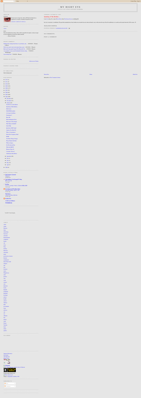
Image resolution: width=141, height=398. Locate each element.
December (9, 98)
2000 (6, 167)
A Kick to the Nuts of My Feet (11, 195)
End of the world (7, 261)
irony (5, 308)
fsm (4, 317)
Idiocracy (6, 250)
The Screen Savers (68, 19)
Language (6, 291)
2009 (6, 86)
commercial (6, 260)
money (5, 319)
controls (5, 28)
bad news (6, 233)
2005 (6, 94)
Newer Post (46, 74)
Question (6, 286)
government (6, 306)
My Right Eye (70, 6)
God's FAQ (8, 126)
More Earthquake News (11, 119)
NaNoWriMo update (10, 111)
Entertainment (7, 237)
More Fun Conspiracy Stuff (12, 134)
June (8, 160)
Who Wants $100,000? (11, 123)
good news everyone (8, 256)
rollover (5, 310)
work (5, 321)
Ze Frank (6, 295)
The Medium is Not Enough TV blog (13, 179)
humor (5, 241)
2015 (6, 79)
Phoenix (5, 228)
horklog (7, 184)
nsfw (5, 274)
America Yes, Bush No (11, 130)
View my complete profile (18, 21)
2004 (6, 96)
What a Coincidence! (11, 132)
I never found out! (7, 54)
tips (4, 265)
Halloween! (8, 109)
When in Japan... (10, 143)
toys (4, 267)
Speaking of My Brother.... (52, 17)
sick (4, 284)
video (5, 224)
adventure (6, 252)
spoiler (5, 330)
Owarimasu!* (9, 115)
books (5, 287)
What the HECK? (10, 147)
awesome (6, 235)
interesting (6, 232)
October (8, 102)
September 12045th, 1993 (13, 376)
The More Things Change (12, 138)
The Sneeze (7, 193)
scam (5, 280)
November (9, 100)
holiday (5, 248)
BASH (7, 136)
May (8, 162)
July (8, 158)
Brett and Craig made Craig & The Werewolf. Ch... (15, 49)
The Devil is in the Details (12, 104)
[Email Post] (69, 28)
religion (5, 263)
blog (5, 246)
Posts (7, 383)
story (5, 245)
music (5, 271)
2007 (6, 90)
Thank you (7, 176)
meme (5, 328)
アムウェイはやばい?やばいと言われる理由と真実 (16, 185)
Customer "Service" (10, 151)
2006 (6, 92)
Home (91, 74)
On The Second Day (10, 145)
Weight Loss (6, 273)
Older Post (135, 74)
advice (5, 297)
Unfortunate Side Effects (11, 153)
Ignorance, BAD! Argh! (11, 128)
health (5, 299)
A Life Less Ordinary (10, 200)
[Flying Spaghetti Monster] (7, 360)
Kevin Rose (59, 19)
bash (5, 327)
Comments (8, 386)
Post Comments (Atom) (55, 77)
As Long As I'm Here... (11, 113)
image (5, 226)
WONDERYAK (8, 203)
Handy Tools (6, 358)
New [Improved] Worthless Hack (12, 189)
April (8, 164)
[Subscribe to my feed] (4, 362)
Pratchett (6, 293)
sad (4, 312)
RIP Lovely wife (8, 180)
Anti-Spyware (7, 356)
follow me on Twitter (33, 61)
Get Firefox (6, 355)
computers (6, 239)
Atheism (5, 315)
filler (5, 304)
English (5, 289)
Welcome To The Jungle (11, 121)
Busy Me (8, 117)
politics (5, 276)
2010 (6, 84)
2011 (6, 81)
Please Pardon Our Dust (11, 140)
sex (4, 314)
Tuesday (5, 325)
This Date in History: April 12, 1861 (12, 190)
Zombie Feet (8, 198)
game (5, 254)
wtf (4, 243)
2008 (6, 88)
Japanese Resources (8, 353)
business (5, 269)
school (5, 300)
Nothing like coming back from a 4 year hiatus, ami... (15, 43)
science (5, 282)
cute (4, 278)
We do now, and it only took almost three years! (14, 47)
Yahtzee (5, 302)
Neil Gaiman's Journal (10, 174)
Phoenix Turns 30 (10, 149)
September (9, 156)
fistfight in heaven (77, 9)
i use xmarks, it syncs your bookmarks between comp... (16, 51)
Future (5, 323)
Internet (5, 258)
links (5, 230)
